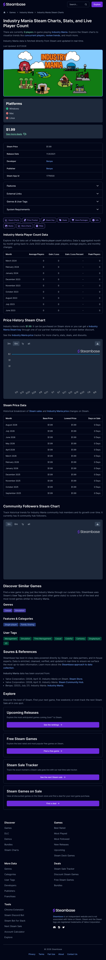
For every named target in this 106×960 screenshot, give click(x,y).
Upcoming (59, 850)
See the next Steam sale (51, 777)
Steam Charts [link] (13, 220)
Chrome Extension (14, 909)
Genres (8, 868)
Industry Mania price (22, 335)
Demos (8, 839)
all (29, 343)
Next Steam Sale (13, 926)
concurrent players (35, 35)
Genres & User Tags (17, 201)
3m (9, 343)
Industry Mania (26, 12)
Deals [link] (65, 220)
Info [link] (97, 220)
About (61, 954)
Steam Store (75, 678)
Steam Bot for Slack (14, 920)
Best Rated (59, 828)
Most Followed (61, 839)
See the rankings (51, 725)
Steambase (58, 916)
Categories (10, 874)
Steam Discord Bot (14, 915)
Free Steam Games (64, 879)
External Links (14, 193)
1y (23, 343)
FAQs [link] (41, 226)
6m (16, 343)
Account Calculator (14, 931)
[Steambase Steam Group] (59, 927)
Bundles (8, 844)
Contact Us (72, 954)
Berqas (49, 161)
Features (11, 185)
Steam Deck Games (64, 855)
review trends (53, 35)
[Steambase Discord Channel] (54, 927)
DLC (6, 833)
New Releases (61, 844)
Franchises (9, 896)
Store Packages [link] (81, 220)
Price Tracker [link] (32, 220)
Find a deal (51, 803)
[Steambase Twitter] (63, 927)
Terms (41, 954)
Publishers (9, 890)
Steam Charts (11, 850)
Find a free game (51, 751)
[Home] (4, 12)
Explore (97, 4)
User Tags (9, 879)
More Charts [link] (26, 226)
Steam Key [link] (50, 220)
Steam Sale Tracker (64, 868)
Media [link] (10, 226)
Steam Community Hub (71, 682)
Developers (10, 885)
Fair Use (51, 954)
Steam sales (35, 411)
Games (12, 12)
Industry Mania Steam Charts (50, 12)
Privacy (32, 954)
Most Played (60, 833)
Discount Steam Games (66, 874)
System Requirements (18, 209)
